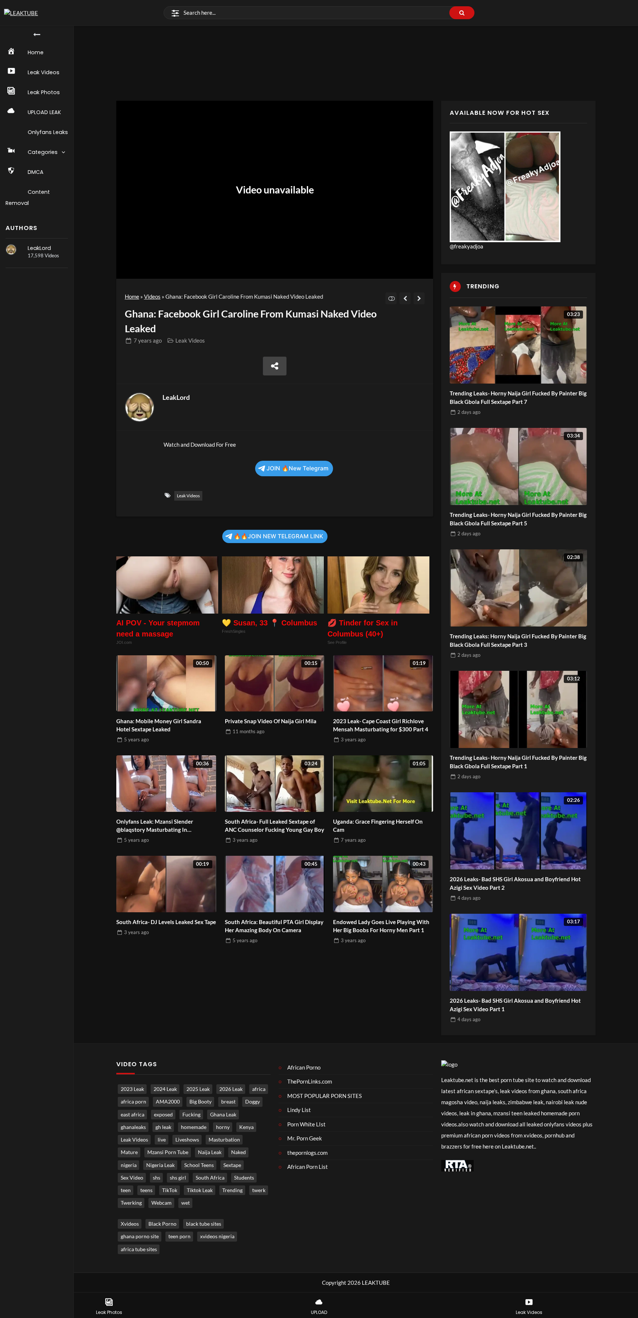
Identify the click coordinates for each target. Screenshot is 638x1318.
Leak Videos (190, 340)
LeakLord (39, 248)
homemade (193, 1127)
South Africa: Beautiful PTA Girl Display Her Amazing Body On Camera (274, 926)
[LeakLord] (11, 249)
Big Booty (200, 1102)
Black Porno (162, 1224)
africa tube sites (139, 1249)
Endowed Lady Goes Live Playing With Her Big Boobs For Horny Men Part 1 (381, 926)
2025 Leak (198, 1089)
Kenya (246, 1127)
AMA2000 (168, 1102)
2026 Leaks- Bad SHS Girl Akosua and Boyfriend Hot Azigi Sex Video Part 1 (515, 1004)
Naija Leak (210, 1152)
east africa (132, 1115)
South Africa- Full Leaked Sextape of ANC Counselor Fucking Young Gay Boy (274, 825)
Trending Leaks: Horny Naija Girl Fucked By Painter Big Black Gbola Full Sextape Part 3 (518, 640)
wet (185, 1203)
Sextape (232, 1165)
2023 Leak (132, 1089)
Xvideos (130, 1224)
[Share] (275, 366)
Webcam (161, 1203)
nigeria (129, 1165)
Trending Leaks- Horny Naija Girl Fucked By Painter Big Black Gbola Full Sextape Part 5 (518, 518)
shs (156, 1178)
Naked (238, 1152)
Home (132, 296)
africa (258, 1089)
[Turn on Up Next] (391, 298)
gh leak (163, 1127)
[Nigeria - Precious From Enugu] (419, 298)
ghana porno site (140, 1236)
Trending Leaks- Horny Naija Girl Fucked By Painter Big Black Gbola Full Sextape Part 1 (518, 761)
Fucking (191, 1115)
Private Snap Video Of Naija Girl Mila (270, 721)
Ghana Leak (223, 1115)
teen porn (179, 1236)
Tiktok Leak (200, 1190)
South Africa (210, 1178)
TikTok (169, 1190)
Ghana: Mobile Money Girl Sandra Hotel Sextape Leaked (158, 725)
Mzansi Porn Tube (167, 1152)
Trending (232, 1190)
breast (228, 1102)
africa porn (133, 1102)
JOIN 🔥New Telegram (298, 468)
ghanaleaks (133, 1127)
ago (148, 340)
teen (126, 1190)
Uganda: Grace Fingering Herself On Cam (378, 825)
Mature (129, 1152)
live (162, 1140)
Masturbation (224, 1140)
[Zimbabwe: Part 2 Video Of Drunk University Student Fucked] (405, 298)
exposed (163, 1115)
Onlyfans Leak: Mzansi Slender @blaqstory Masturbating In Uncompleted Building (154, 826)
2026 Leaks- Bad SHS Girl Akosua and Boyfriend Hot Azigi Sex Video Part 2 (515, 883)
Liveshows (187, 1140)
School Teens (199, 1165)
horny (223, 1127)
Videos (152, 296)
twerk (258, 1190)
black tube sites (203, 1224)
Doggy (252, 1102)
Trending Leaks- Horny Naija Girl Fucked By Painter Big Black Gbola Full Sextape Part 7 (518, 397)
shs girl (178, 1178)
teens (146, 1190)
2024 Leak (165, 1089)
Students (244, 1178)
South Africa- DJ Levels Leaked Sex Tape (166, 922)
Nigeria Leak (160, 1165)
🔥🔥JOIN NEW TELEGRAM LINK (278, 536)
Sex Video (132, 1178)
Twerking (131, 1203)
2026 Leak (231, 1089)
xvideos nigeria (217, 1236)
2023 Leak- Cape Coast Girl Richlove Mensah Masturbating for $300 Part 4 (380, 725)
